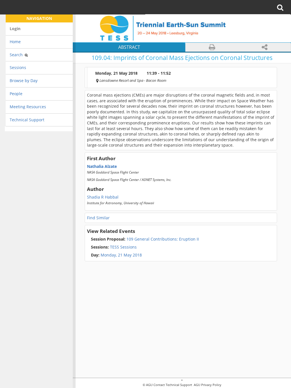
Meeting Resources (28, 106)
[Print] (212, 47)
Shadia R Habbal (103, 197)
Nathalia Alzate (102, 166)
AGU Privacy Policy (207, 385)
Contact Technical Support (172, 385)
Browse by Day (24, 80)
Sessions (18, 67)
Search (17, 54)
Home (15, 41)
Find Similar (98, 217)
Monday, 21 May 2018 (121, 255)
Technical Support (27, 119)
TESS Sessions (114, 247)
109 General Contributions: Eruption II (145, 239)
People (16, 93)
